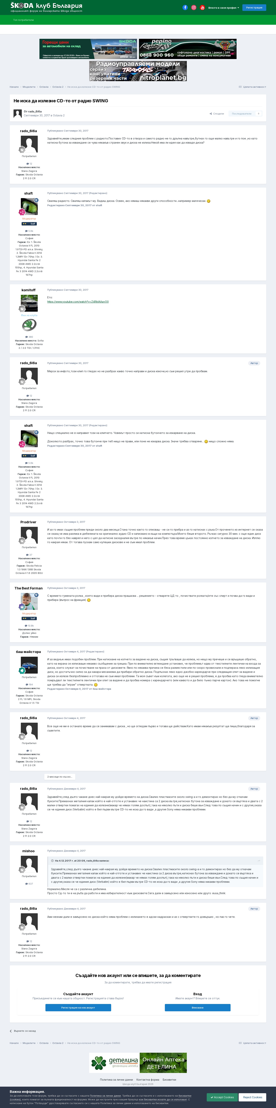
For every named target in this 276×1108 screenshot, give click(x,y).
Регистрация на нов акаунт (78, 1007)
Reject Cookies (252, 1097)
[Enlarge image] (208, 200)
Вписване (198, 1007)
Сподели (218, 113)
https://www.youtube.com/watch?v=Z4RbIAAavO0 (78, 301)
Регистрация (254, 7)
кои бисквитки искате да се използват (163, 1099)
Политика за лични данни (116, 1079)
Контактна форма (147, 1079)
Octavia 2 (59, 115)
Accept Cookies (223, 1097)
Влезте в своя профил (223, 7)
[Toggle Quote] (52, 860)
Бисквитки (169, 1079)
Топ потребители (23, 19)
